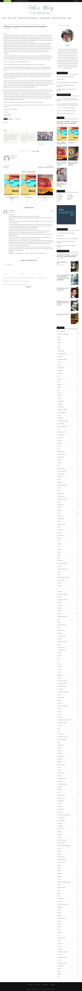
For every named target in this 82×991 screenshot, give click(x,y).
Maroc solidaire (68, 745)
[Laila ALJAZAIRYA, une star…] (74, 266)
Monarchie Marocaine (68, 784)
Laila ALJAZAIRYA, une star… (62, 262)
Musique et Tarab (68, 798)
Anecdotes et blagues (68, 359)
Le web (68, 711)
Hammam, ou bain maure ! (63, 314)
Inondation (68, 610)
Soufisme (68, 924)
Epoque (68, 507)
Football (68, 543)
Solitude (68, 921)
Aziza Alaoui (59, 110)
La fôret (68, 664)
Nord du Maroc (68, 809)
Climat (68, 415)
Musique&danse (68, 801)
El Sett (68, 479)
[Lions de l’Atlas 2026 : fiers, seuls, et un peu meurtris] (45, 184)
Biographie (68, 384)
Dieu (68, 448)
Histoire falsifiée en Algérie (68, 577)
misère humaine (68, 773)
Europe (68, 527)
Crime (68, 429)
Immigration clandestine (68, 594)
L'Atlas (68, 627)
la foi (68, 661)
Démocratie (68, 440)
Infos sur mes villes (33, 18)
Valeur (68, 971)
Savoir (68, 896)
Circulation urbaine (68, 412)
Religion (68, 879)
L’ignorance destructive (68, 641)
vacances (68, 968)
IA (68, 588)
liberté (68, 728)
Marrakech (68, 747)
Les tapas (68, 725)
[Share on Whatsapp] (36, 151)
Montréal (68, 787)
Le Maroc (68, 700)
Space (68, 929)
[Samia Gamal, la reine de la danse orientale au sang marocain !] (74, 306)
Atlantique (68, 373)
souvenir (68, 926)
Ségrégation (68, 907)
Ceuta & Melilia (68, 407)
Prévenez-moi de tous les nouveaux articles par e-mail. (15, 284)
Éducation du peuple (68, 471)
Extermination (68, 529)
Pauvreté (68, 837)
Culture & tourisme (68, 432)
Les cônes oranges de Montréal (68, 719)
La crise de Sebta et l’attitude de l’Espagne (65, 76)
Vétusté (68, 974)
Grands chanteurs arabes (68, 569)
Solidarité (68, 915)
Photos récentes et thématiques (68, 845)
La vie (68, 694)
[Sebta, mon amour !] (28, 184)
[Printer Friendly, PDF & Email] (7, 114)
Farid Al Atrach (68, 535)
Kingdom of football (68, 624)
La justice (68, 666)
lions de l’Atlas (68, 733)
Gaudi (68, 555)
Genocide (68, 566)
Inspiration (68, 613)
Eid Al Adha (68, 476)
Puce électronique (68, 862)
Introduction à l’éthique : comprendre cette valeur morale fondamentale (67, 122)
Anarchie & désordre (68, 353)
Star (68, 935)
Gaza (68, 557)
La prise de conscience (68, 683)
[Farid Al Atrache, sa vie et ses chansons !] (74, 293)
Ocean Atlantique (68, 820)
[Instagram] (76, 1)
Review (68, 884)
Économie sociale (68, 468)
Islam (68, 619)
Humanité (68, 583)
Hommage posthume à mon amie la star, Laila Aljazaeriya (61, 184)
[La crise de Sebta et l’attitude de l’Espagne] (12, 184)
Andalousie (68, 356)
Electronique (68, 482)
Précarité (68, 854)
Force (68, 546)
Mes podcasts (62, 18)
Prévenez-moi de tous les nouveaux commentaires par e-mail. (16, 281)
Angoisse (68, 362)
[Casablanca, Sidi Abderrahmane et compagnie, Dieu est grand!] (45, 136)
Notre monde (68, 812)
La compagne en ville (68, 650)
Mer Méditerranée (68, 764)
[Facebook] (73, 1)
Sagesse (68, 893)
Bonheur (68, 387)
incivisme (68, 597)
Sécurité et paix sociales (68, 904)
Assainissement (68, 367)
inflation (68, 602)
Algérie (68, 339)
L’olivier (68, 644)
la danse (68, 652)
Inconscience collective (68, 599)
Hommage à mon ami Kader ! (69, 107)
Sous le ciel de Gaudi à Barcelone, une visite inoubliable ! (73, 163)
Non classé (68, 806)
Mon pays (68, 775)
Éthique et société (30, 24)
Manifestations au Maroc (68, 736)
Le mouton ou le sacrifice (68, 706)
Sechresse (68, 901)
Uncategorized (68, 965)
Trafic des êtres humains (68, 951)
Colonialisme (68, 418)
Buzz (68, 390)
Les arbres (68, 717)
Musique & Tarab (68, 795)
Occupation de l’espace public (68, 814)
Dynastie (68, 462)
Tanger (68, 940)
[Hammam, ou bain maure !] (74, 319)
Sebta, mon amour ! (28, 197)
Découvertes (68, 437)
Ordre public (68, 823)
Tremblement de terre (68, 957)
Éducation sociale (68, 474)
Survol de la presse (45, 18)
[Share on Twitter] (33, 151)
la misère (68, 669)
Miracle (68, 770)
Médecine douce (68, 756)
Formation (68, 549)
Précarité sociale (68, 856)
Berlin (68, 381)
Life (68, 731)
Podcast (68, 851)
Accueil (4, 18)
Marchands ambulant (68, 739)
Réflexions (68, 873)
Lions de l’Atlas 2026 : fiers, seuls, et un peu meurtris (67, 82)
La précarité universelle (68, 680)
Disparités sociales (68, 454)
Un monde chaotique (68, 963)
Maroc (68, 742)
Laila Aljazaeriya (68, 697)
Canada (68, 395)
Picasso (68, 848)
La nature (68, 678)
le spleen (68, 708)
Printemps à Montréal (68, 859)
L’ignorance (68, 638)
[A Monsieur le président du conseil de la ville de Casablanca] (12, 137)
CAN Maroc (68, 393)
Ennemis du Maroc (68, 496)
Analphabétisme (68, 351)
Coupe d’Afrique (68, 423)
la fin (68, 658)
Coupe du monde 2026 (68, 426)
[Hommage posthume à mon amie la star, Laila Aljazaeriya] (62, 175)
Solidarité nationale (68, 918)
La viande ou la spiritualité (68, 692)
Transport (43, 24)
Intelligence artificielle (68, 616)
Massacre (68, 750)
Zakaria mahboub (51, 989)
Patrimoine (68, 834)
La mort (68, 672)
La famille (68, 655)
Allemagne (68, 342)
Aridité (68, 365)
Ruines (68, 890)
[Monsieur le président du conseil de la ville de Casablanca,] (28, 137)
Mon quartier (68, 781)
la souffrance (68, 689)
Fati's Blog (9, 28)
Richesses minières (68, 887)
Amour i (68, 348)
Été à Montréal (68, 518)
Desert (68, 446)
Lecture (68, 714)
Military (68, 767)
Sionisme (68, 912)
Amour (68, 345)
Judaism (68, 622)
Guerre (68, 571)
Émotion (68, 488)
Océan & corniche (68, 817)
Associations (17, 24)
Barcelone (68, 379)
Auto (68, 376)
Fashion (68, 538)
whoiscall (59, 113)
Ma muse (14, 18)
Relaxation (68, 876)
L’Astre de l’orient (68, 630)
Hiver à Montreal (68, 580)
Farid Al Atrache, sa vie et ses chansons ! (63, 289)
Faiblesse (68, 532)
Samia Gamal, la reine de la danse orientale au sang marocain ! (63, 303)
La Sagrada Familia (68, 686)
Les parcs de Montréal (68, 722)
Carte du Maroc (68, 401)
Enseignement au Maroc (68, 499)
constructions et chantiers (68, 420)
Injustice (68, 608)
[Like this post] (30, 151)
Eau (68, 465)
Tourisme (68, 946)
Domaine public (68, 457)
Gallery (68, 552)
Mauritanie (68, 753)
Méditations (68, 761)
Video (68, 977)
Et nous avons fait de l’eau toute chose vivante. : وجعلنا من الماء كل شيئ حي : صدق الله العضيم (67, 100)
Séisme (68, 910)
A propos (9, 18)
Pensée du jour (22, 18)
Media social (68, 759)
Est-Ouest (68, 515)
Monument (68, 789)
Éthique (68, 521)
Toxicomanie (68, 949)
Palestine (68, 831)
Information (37, 24)
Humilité (68, 585)
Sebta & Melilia (68, 898)
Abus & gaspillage (68, 331)
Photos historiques (68, 842)
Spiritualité (68, 932)
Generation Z (68, 560)
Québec (68, 865)
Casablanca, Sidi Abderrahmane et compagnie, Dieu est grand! (44, 142)
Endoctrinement (68, 493)
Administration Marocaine (8, 24)
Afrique (68, 337)
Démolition (68, 443)
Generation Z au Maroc (68, 563)
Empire (68, 490)
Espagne (68, 510)
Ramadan (68, 870)
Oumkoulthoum (68, 828)
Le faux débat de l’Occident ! (69, 113)
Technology (68, 943)
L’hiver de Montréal (68, 636)
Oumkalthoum (68, 826)
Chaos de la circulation (68, 409)
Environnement (68, 504)
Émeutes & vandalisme (68, 485)
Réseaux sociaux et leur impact (68, 882)
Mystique (68, 803)
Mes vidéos (55, 18)
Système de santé (68, 937)
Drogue (68, 460)
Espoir (68, 513)
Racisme (68, 868)
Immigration (68, 591)
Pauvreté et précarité (68, 840)
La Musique (68, 675)
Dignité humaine (68, 451)
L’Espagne (68, 633)
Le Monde (68, 703)
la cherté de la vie (68, 647)
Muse (68, 792)
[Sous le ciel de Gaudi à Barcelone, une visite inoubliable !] (73, 153)
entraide (68, 502)
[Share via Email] (37, 151)
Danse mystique (68, 434)
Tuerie (68, 960)
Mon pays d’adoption (68, 778)
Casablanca (23, 24)
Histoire (68, 574)
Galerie (69, 18)
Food (68, 541)
